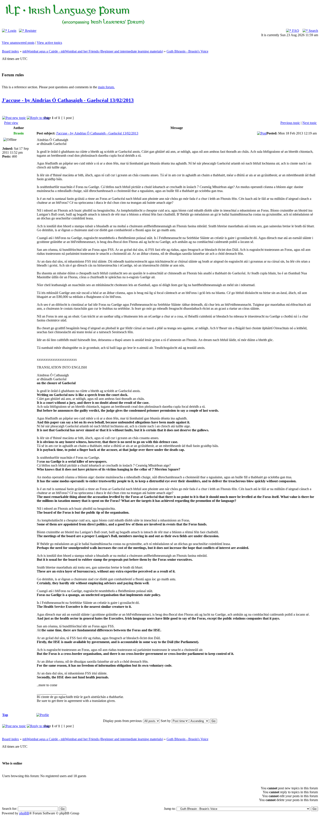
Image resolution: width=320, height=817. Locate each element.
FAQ (295, 30)
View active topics (49, 42)
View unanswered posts (18, 42)
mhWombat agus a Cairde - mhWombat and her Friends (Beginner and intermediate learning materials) (92, 51)
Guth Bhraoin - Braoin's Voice (187, 51)
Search (313, 30)
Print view (11, 123)
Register (30, 30)
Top (5, 715)
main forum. (106, 87)
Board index (10, 51)
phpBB (24, 813)
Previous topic (290, 123)
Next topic (309, 123)
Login (11, 30)
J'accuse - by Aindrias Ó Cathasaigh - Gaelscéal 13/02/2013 (68, 100)
